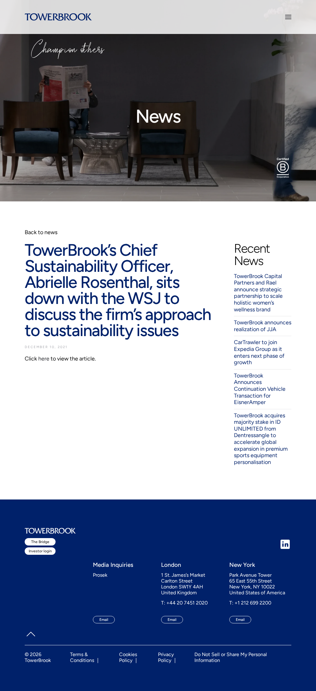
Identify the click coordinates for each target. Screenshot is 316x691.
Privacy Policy (166, 657)
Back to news (41, 232)
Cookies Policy (128, 657)
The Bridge (40, 542)
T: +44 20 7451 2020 (184, 603)
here (43, 358)
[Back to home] (58, 17)
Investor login (40, 551)
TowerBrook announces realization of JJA (262, 326)
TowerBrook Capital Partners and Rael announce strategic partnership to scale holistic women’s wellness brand (258, 293)
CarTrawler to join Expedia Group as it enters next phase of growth (259, 352)
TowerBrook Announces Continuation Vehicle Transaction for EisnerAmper (259, 389)
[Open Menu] (288, 17)
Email (103, 619)
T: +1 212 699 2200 (250, 603)
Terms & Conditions (82, 657)
